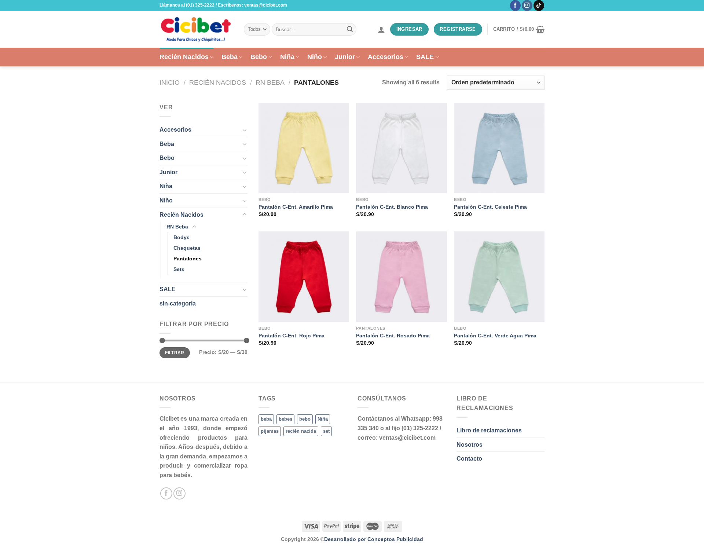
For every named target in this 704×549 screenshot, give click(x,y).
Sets (178, 269)
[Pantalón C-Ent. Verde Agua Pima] (499, 276)
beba (266, 419)
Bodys (181, 237)
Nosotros (469, 445)
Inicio (170, 82)
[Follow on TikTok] (539, 5)
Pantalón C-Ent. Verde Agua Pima (495, 335)
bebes (285, 419)
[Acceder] (381, 29)
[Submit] (350, 29)
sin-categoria (178, 303)
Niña (287, 57)
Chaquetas (187, 248)
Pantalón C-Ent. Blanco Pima (392, 207)
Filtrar (174, 352)
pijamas (270, 431)
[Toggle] (244, 129)
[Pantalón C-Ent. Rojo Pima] (303, 276)
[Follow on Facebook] (515, 5)
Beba (229, 57)
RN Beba (270, 82)
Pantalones (187, 258)
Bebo (258, 57)
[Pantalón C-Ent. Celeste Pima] (499, 148)
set (326, 431)
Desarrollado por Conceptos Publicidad (373, 539)
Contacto (469, 458)
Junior (345, 57)
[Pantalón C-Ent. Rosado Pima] (401, 276)
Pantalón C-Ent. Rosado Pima (393, 335)
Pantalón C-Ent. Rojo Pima (291, 335)
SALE (425, 57)
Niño (314, 57)
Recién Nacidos (184, 57)
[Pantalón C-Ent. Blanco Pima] (401, 148)
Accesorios (385, 57)
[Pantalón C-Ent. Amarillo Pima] (303, 148)
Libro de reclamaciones (489, 430)
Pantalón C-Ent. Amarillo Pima (295, 207)
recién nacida (301, 431)
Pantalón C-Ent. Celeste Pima (490, 207)
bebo (305, 419)
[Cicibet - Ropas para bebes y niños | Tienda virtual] (196, 29)
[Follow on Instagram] (527, 5)
